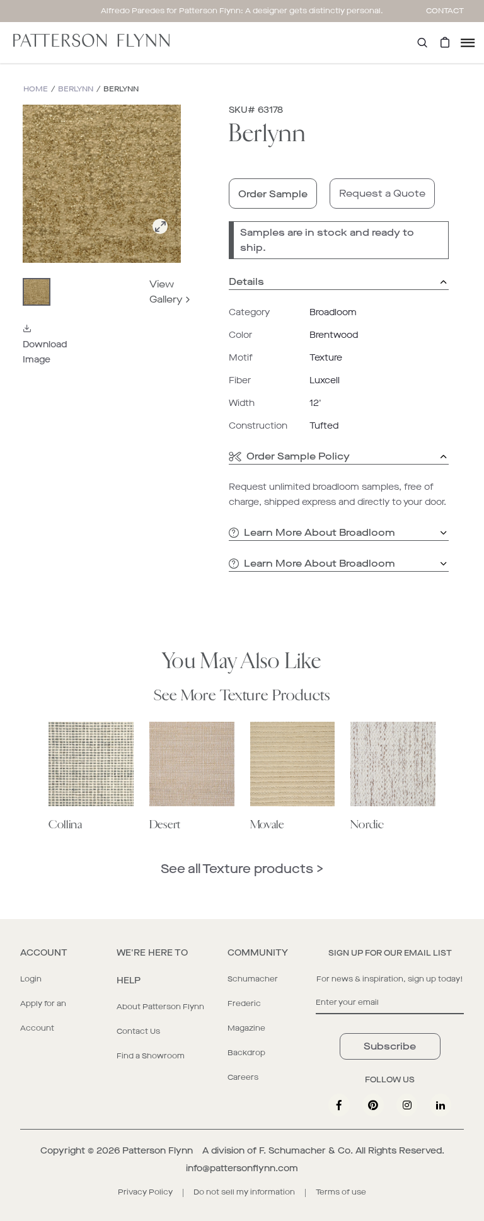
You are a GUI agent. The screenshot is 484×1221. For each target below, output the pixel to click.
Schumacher (253, 979)
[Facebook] (339, 1105)
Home (35, 89)
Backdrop (246, 1053)
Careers (243, 1077)
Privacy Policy (145, 1192)
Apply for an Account (43, 1015)
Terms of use (341, 1192)
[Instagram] (407, 1105)
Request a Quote (382, 193)
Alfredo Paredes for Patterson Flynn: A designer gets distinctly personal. (242, 11)
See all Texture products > (242, 868)
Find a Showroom (151, 1056)
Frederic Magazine (246, 1015)
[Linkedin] (440, 1105)
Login (31, 979)
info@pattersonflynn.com (242, 1168)
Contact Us (138, 1031)
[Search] (422, 42)
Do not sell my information (244, 1192)
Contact (445, 11)
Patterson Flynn (157, 1151)
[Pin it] (373, 1105)
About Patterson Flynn (160, 1007)
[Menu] (467, 42)
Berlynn (75, 89)
